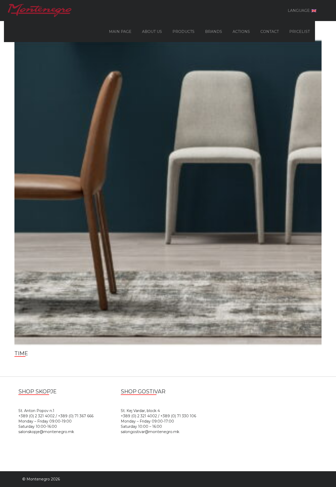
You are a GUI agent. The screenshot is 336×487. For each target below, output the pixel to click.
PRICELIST (299, 31)
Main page (120, 31)
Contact (269, 31)
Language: (300, 10)
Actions (241, 31)
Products (183, 31)
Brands (213, 31)
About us (152, 31)
